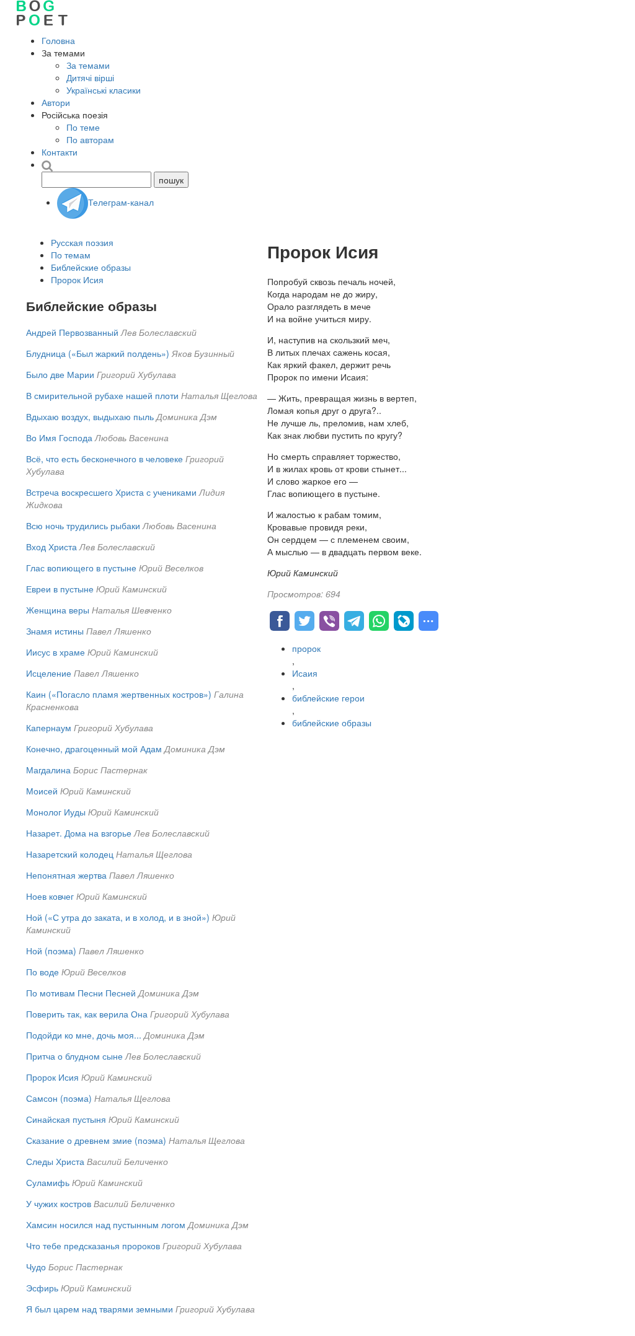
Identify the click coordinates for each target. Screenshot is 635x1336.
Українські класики (103, 90)
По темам (71, 254)
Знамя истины (55, 631)
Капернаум (48, 727)
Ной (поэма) (51, 950)
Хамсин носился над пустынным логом (105, 1224)
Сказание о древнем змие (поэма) (96, 1140)
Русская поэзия (82, 242)
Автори (56, 102)
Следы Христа (55, 1161)
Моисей (42, 790)
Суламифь (47, 1182)
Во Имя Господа (59, 437)
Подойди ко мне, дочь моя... (83, 1035)
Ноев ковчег (50, 896)
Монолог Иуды (56, 812)
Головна (58, 40)
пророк (306, 648)
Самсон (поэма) (59, 1098)
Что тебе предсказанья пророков (93, 1245)
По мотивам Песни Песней (81, 993)
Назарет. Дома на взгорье (78, 833)
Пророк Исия (77, 279)
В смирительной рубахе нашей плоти (102, 395)
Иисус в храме (55, 652)
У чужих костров (58, 1203)
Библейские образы (91, 267)
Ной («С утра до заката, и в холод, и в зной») (118, 917)
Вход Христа (51, 546)
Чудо (36, 1266)
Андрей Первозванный (72, 332)
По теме (83, 127)
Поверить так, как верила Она (87, 1014)
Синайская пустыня (66, 1119)
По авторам (90, 139)
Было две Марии (60, 374)
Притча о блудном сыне (75, 1056)
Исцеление (48, 673)
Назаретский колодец (69, 854)
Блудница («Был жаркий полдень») (97, 353)
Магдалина (48, 769)
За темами (88, 65)
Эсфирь (42, 1287)
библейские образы (331, 722)
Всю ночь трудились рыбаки (83, 525)
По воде (42, 971)
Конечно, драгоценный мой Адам (94, 748)
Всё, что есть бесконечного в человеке (104, 458)
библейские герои (328, 698)
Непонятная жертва (66, 875)
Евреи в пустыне (60, 588)
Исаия (305, 673)
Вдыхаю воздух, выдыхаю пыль (90, 416)
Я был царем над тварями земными (99, 1309)
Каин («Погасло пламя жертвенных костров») (118, 694)
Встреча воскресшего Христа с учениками (111, 492)
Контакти (60, 152)
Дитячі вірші (90, 77)
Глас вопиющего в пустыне (81, 567)
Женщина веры (57, 610)
